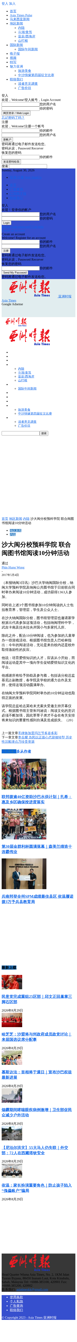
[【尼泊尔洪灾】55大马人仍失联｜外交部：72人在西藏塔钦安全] (12, 1139)
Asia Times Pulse (21, 15)
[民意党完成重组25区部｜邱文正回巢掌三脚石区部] (12, 988)
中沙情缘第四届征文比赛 (36, 75)
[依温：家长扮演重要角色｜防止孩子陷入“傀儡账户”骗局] (12, 1177)
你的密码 (46, 108)
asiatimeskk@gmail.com (32, 1289)
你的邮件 (46, 130)
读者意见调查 (28, 83)
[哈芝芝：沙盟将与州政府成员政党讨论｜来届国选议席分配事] (12, 1026)
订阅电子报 (18, 193)
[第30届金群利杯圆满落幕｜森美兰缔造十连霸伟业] (24, 838)
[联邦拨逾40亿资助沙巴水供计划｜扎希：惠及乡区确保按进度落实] (24, 788)
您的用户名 (48, 104)
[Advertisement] (34, 311)
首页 (13, 11)
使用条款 (16, 1297)
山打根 (23, 40)
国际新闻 (16, 45)
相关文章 (9, 751)
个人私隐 (16, 1301)
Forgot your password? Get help (23, 226)
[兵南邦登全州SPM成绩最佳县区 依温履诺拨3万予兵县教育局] (24, 888)
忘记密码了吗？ (13, 117)
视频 (13, 58)
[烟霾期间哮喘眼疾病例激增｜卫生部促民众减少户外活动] (12, 1101)
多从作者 (23, 751)
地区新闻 (16, 23)
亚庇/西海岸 (26, 36)
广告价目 (24, 88)
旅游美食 (24, 70)
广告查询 (16, 189)
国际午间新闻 (28, 49)
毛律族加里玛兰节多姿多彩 (37, 733)
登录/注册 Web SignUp (25, 177)
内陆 (21, 27)
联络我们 (16, 79)
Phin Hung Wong (13, 567)
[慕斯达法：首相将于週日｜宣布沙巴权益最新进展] (12, 1063)
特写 (13, 62)
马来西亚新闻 (20, 19)
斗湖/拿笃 (25, 32)
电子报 (15, 53)
